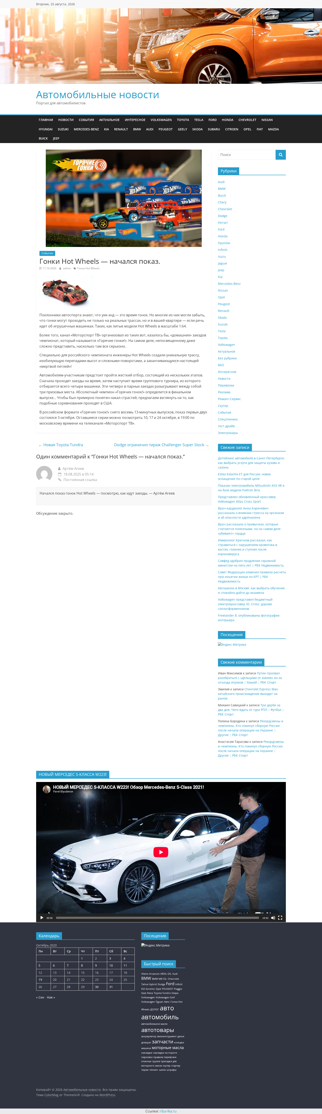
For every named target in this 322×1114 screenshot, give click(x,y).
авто (167, 1008)
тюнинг (153, 1069)
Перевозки (226, 385)
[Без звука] (273, 918)
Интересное (135, 120)
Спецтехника (228, 419)
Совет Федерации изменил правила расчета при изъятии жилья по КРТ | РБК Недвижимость (252, 576)
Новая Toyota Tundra (60, 444)
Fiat (260, 129)
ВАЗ (221, 365)
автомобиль (160, 1017)
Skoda (197, 129)
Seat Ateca (147, 993)
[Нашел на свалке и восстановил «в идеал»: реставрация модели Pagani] (66, 278)
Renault (121, 129)
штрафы (171, 1069)
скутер (166, 1065)
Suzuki (63, 129)
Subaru (214, 129)
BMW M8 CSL (159, 978)
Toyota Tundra (162, 993)
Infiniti (222, 250)
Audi (149, 129)
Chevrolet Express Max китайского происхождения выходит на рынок (248, 693)
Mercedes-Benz (86, 129)
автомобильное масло (154, 1023)
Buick (43, 138)
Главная (46, 120)
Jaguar (222, 263)
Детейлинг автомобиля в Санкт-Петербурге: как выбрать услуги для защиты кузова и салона (251, 462)
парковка (146, 1057)
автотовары (157, 1030)
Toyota (183, 120)
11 (125, 965)
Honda (227, 120)
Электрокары (228, 433)
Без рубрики (227, 358)
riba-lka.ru (168, 1111)
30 (97, 987)
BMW (137, 129)
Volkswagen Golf (165, 997)
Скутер (223, 406)
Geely (182, 129)
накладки (146, 1052)
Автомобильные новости (97, 94)
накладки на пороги (165, 1052)
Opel (247, 129)
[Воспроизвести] (42, 918)
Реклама (224, 392)
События (86, 120)
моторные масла (168, 1047)
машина (146, 1048)
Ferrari (223, 222)
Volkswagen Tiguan (152, 1001)
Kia (106, 129)
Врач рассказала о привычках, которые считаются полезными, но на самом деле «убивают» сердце (249, 528)
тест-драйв (226, 426)
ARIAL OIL (166, 973)
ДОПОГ (154, 1009)
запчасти (162, 1041)
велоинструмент (167, 1036)
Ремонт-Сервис (229, 399)
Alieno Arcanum (150, 973)
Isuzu (222, 256)
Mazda (273, 129)
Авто (167, 1001)
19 (40, 980)
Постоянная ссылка (80, 479)
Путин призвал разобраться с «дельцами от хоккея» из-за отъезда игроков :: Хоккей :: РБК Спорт (250, 677)
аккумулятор (148, 1036)
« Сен (40, 997)
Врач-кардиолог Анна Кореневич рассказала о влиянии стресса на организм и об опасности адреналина (251, 512)
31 (111, 987)
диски (180, 1036)
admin (67, 268)
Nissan (267, 120)
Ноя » (51, 997)
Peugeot (166, 129)
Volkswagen (161, 120)
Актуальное (109, 120)
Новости (66, 120)
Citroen (231, 129)
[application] (161, 852)
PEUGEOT (167, 988)
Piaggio (178, 988)
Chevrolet (247, 120)
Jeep (56, 138)
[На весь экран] (280, 918)
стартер (175, 1065)
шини (162, 1069)
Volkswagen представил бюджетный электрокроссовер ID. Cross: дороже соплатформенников (245, 604)
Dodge (222, 216)
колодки (179, 1042)
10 (111, 965)
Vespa (175, 993)
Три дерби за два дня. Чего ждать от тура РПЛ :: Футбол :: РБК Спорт (251, 709)
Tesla (198, 120)
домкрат (146, 1042)
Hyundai (46, 129)
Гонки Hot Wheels (88, 268)
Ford (213, 120)
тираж (145, 1069)
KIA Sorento (148, 988)
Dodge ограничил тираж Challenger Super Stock (161, 444)
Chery (222, 202)
